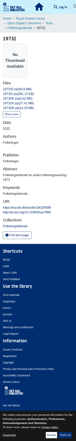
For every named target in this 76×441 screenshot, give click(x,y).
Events (7, 308)
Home (7, 18)
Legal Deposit (11, 333)
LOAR (6, 266)
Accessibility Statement (16, 375)
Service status (11, 382)
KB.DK (6, 260)
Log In (63, 7)
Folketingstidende (19, 28)
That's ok (65, 434)
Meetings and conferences (18, 327)
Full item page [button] (19, 235)
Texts (49, 23)
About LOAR (10, 272)
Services (7, 314)
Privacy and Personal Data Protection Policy (28, 369)
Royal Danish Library (30, 18)
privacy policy (50, 427)
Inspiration (9, 301)
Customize (9, 434)
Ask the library (11, 405)
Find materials (11, 295)
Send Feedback (11, 279)
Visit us (7, 321)
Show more (12, 114)
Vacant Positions (12, 349)
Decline (51, 434)
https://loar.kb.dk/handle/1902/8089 (27, 207)
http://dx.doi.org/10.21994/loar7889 (27, 212)
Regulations (10, 356)
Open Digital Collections (24, 23)
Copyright (8, 362)
